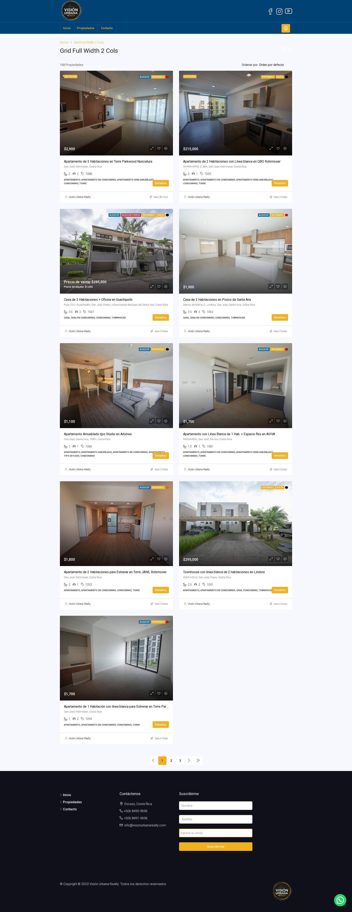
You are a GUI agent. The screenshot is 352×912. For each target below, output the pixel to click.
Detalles (161, 183)
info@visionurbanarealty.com (145, 825)
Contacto (107, 28)
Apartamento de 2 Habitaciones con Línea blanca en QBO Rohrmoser (231, 161)
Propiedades (86, 28)
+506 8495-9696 (135, 811)
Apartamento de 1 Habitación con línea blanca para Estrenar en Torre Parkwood (120, 706)
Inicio (67, 28)
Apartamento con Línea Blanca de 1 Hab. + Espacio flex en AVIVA (229, 434)
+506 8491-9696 (135, 818)
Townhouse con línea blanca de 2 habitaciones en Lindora (224, 572)
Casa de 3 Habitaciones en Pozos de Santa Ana (217, 300)
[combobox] (275, 65)
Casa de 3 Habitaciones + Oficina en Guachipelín (98, 300)
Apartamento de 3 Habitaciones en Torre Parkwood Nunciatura (108, 161)
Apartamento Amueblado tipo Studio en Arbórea (98, 434)
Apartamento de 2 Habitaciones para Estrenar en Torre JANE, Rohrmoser (115, 572)
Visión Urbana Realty (80, 197)
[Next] (189, 760)
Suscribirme (215, 846)
